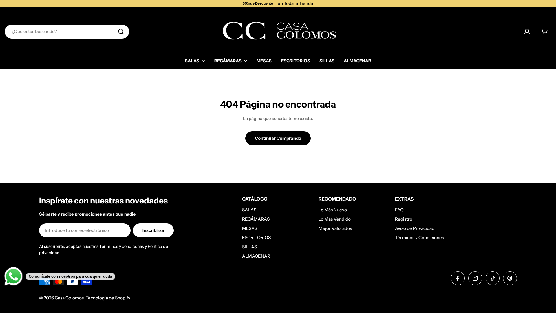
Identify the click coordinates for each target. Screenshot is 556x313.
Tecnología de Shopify (108, 298)
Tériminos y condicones (121, 246)
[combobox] (67, 32)
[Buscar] (121, 31)
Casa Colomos (69, 298)
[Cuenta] (527, 31)
